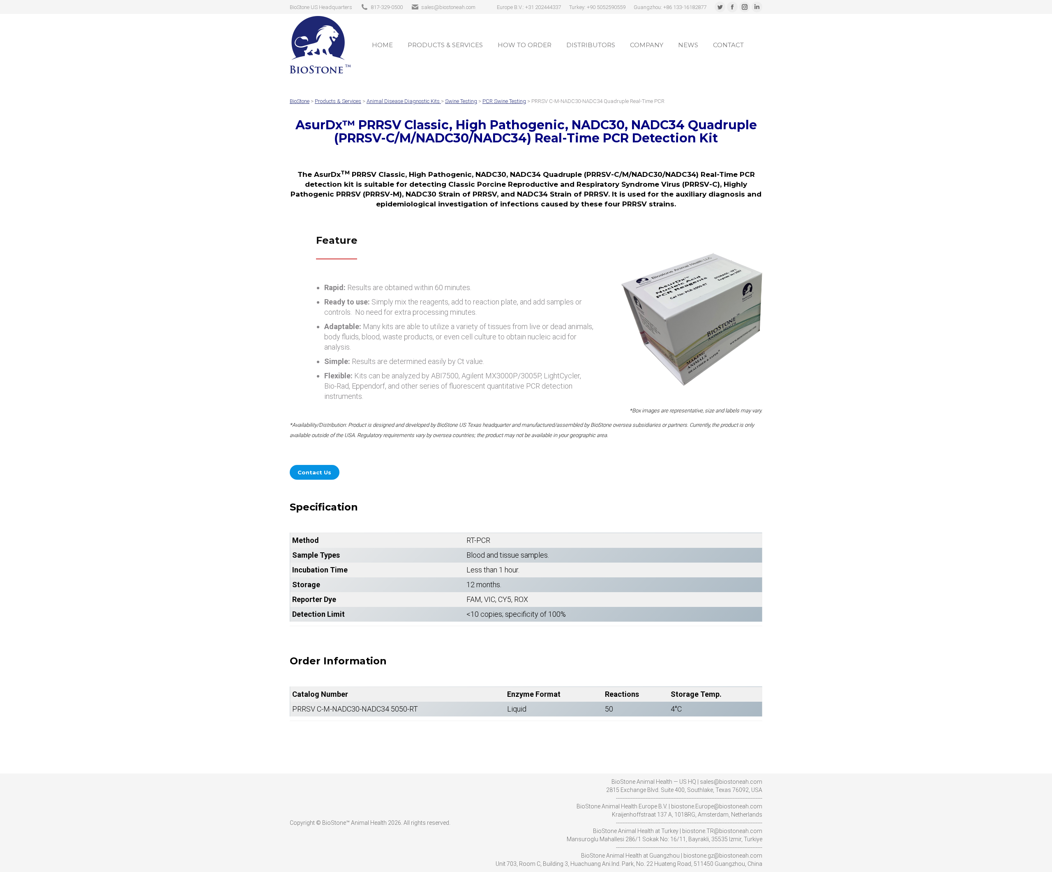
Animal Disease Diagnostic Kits (403, 101)
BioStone (299, 101)
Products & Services (338, 101)
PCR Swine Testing (504, 101)
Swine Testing (461, 101)
